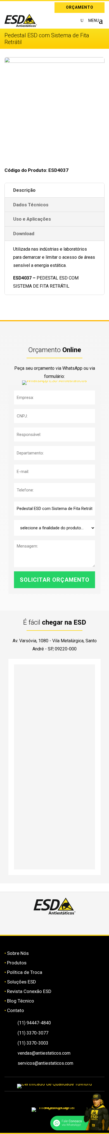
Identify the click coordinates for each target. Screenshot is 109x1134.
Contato (15, 1010)
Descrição (24, 190)
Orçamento (79, 7)
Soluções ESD (21, 982)
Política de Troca (24, 972)
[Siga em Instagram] (8, 6)
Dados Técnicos (30, 204)
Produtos (17, 963)
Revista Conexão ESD (29, 991)
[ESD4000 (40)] (54, 61)
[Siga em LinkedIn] (17, 6)
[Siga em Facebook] (48, 924)
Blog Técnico (20, 1001)
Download (23, 233)
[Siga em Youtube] (74, 924)
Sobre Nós (18, 953)
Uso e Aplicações (32, 219)
